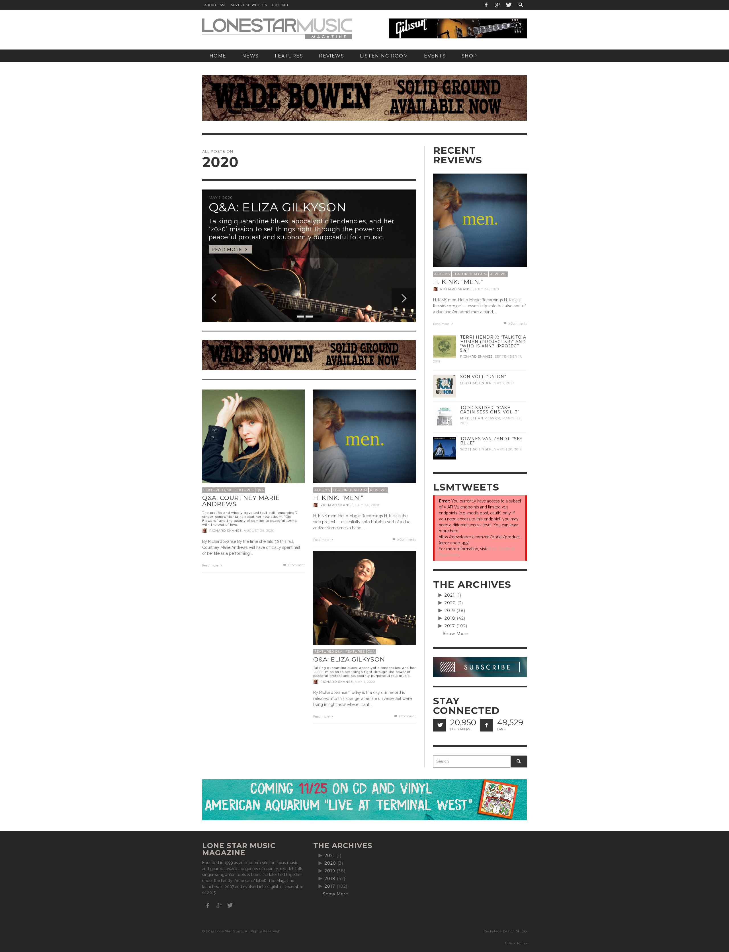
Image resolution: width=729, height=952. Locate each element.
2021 (450, 595)
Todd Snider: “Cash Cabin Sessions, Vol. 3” (490, 410)
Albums (322, 490)
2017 (450, 626)
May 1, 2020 (365, 682)
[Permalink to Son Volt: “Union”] (444, 386)
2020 (450, 602)
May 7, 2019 (504, 383)
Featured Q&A (217, 490)
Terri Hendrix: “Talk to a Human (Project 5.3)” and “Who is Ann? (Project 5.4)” (493, 344)
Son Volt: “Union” (483, 376)
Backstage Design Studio (505, 931)
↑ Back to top (516, 943)
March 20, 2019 (508, 449)
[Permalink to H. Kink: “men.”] (364, 440)
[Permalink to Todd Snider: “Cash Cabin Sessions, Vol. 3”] (444, 417)
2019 (450, 610)
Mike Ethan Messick (480, 418)
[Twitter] (508, 5)
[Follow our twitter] (439, 725)
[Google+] (497, 5)
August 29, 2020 (259, 531)
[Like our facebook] (486, 725)
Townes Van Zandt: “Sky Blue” (491, 441)
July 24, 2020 (367, 505)
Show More (455, 633)
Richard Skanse (225, 531)
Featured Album (350, 490)
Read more (210, 565)
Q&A (260, 490)
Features (244, 490)
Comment (296, 565)
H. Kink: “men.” (338, 497)
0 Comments (406, 539)
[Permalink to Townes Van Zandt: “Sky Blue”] (444, 448)
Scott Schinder (476, 383)
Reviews (378, 490)
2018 (450, 618)
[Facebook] (486, 5)
